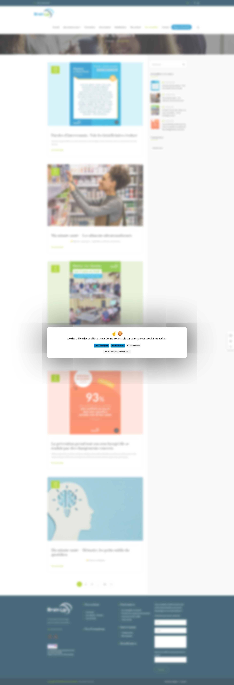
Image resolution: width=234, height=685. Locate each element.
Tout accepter (101, 345)
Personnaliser (133, 345)
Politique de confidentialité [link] (117, 351)
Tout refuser (118, 345)
